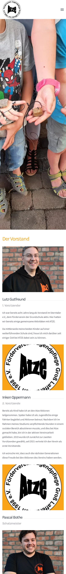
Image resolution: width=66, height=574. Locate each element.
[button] (62, 9)
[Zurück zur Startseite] (11, 9)
